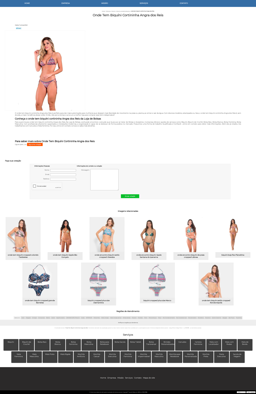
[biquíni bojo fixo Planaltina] (232, 234)
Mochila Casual (96, 355)
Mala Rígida (65, 354)
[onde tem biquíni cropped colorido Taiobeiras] (23, 234)
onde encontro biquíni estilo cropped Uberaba (107, 256)
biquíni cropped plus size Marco (157, 300)
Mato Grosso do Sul (115, 318)
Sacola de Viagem (237, 355)
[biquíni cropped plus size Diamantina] (98, 280)
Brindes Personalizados (167, 343)
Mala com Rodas (229, 343)
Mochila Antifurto (81, 355)
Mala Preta (49, 354)
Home (27, 3)
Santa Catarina (216, 318)
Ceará (53, 318)
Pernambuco (152, 318)
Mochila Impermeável (144, 355)
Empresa (66, 3)
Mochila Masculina (159, 355)
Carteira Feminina (198, 343)
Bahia (48, 318)
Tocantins (239, 318)
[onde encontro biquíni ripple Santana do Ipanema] (149, 234)
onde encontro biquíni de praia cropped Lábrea (191, 256)
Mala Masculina (34, 355)
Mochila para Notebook (174, 355)
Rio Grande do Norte (169, 318)
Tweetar (18, 28)
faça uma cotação (35, 144)
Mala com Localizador (214, 343)
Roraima (207, 318)
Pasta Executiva (221, 355)
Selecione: (17, 318)
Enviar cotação (130, 196)
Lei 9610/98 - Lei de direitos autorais (192, 328)
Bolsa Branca (58, 343)
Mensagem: (85, 170)
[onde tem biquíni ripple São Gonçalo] (65, 234)
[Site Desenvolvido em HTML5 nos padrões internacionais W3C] (241, 392)
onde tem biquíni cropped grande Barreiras (40, 301)
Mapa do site (149, 378)
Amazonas (41, 318)
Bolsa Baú (42, 342)
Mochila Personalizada (191, 355)
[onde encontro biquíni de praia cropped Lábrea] (190, 234)
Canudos (182, 342)
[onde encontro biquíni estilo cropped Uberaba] (107, 234)
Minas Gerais (126, 318)
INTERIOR (89, 318)
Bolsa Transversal (151, 343)
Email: (47, 174)
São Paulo (231, 318)
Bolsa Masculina (88, 343)
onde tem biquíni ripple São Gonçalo (65, 256)
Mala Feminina (18, 355)
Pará (145, 318)
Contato (184, 3)
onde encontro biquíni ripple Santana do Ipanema (149, 256)
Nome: (47, 170)
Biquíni (11, 342)
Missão (104, 3)
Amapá (34, 318)
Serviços (144, 3)
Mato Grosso (105, 318)
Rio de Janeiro (192, 318)
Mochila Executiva (112, 355)
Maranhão (97, 318)
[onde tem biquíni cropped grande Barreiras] (39, 280)
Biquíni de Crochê (26, 343)
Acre (23, 318)
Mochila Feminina (128, 355)
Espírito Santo (60, 318)
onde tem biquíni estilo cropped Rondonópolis (216, 301)
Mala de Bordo (245, 343)
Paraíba (140, 318)
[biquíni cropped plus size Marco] (157, 280)
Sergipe (225, 318)
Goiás (82, 318)
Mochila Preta (206, 355)
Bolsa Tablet (135, 342)
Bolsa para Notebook (104, 343)
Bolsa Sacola (120, 342)
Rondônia (201, 318)
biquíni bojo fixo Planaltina (233, 255)
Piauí (159, 318)
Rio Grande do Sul (181, 318)
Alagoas (28, 318)
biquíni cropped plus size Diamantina (99, 301)
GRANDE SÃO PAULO (73, 318)
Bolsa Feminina (73, 343)
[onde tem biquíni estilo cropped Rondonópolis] (216, 280)
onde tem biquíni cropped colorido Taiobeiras (23, 256)
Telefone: (46, 179)
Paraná (134, 318)
